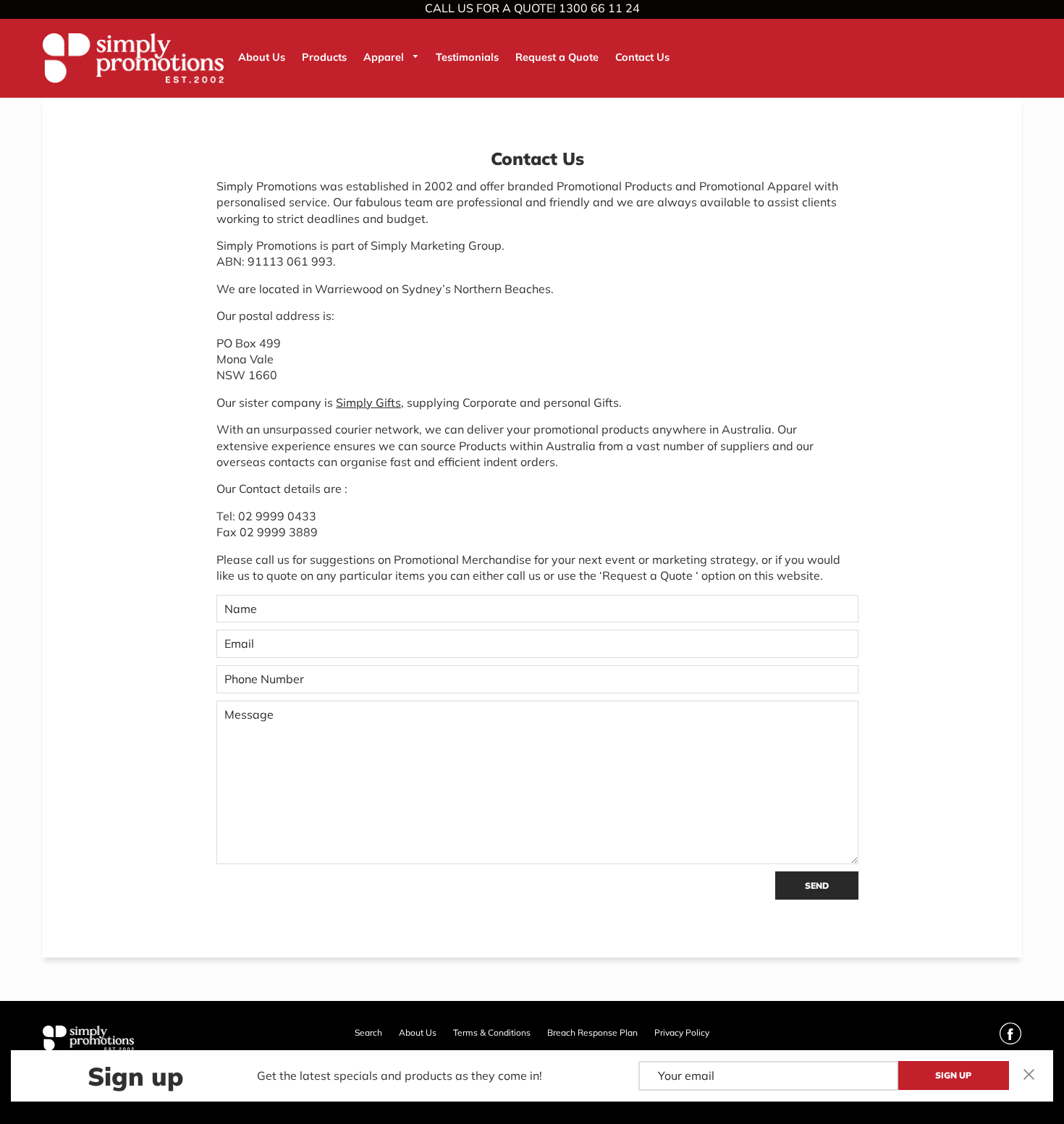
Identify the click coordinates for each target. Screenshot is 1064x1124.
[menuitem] (261, 57)
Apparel (385, 57)
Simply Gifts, (370, 402)
